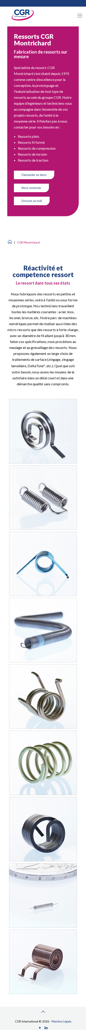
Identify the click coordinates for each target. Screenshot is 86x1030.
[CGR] (23, 19)
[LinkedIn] (46, 1028)
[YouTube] (40, 1028)
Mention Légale (61, 1021)
